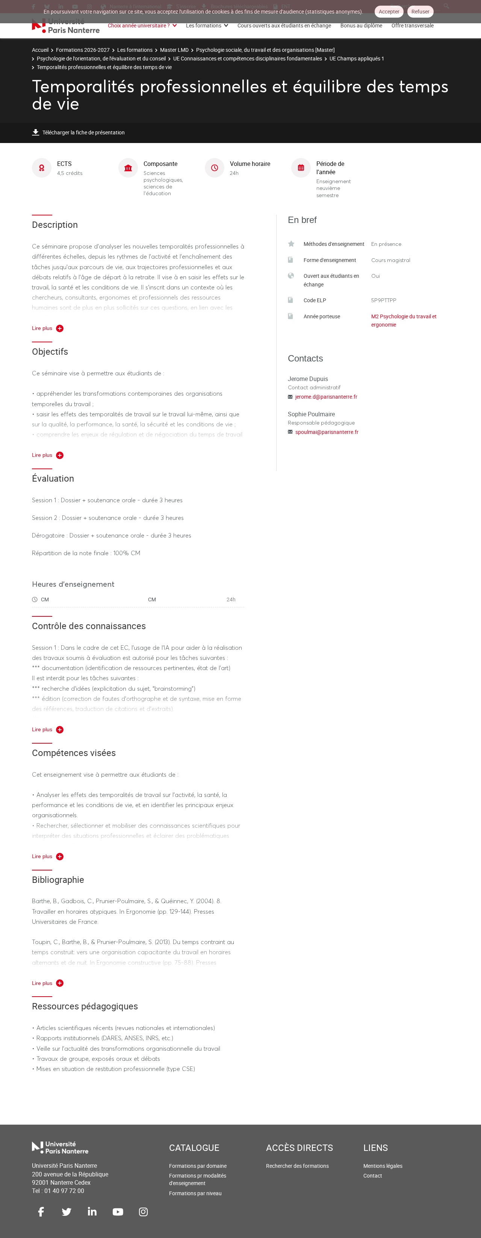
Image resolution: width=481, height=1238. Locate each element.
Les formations (203, 25)
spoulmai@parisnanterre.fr (326, 431)
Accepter (389, 11)
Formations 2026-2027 (83, 49)
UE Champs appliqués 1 (357, 58)
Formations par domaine (198, 1165)
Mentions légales (382, 1165)
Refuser (420, 11)
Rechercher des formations (297, 1165)
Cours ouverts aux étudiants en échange (284, 25)
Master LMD (174, 49)
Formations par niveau (195, 1193)
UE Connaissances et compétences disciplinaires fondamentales (247, 58)
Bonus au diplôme (361, 25)
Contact (372, 1175)
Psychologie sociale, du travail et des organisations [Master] (265, 49)
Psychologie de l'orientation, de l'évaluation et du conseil (101, 58)
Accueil (40, 49)
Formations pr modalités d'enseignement (197, 1179)
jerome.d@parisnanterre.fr (326, 396)
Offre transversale (413, 25)
